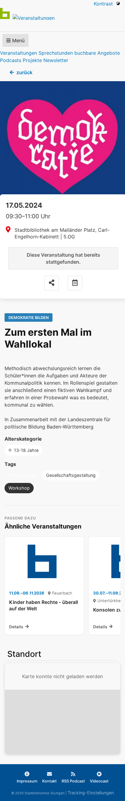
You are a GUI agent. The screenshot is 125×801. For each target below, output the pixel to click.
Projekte (32, 60)
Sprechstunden (56, 53)
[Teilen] (51, 283)
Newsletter (55, 60)
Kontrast (105, 4)
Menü (18, 40)
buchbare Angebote (97, 53)
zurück (24, 72)
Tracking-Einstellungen (91, 792)
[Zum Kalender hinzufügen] (75, 283)
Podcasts (10, 60)
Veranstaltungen (18, 53)
